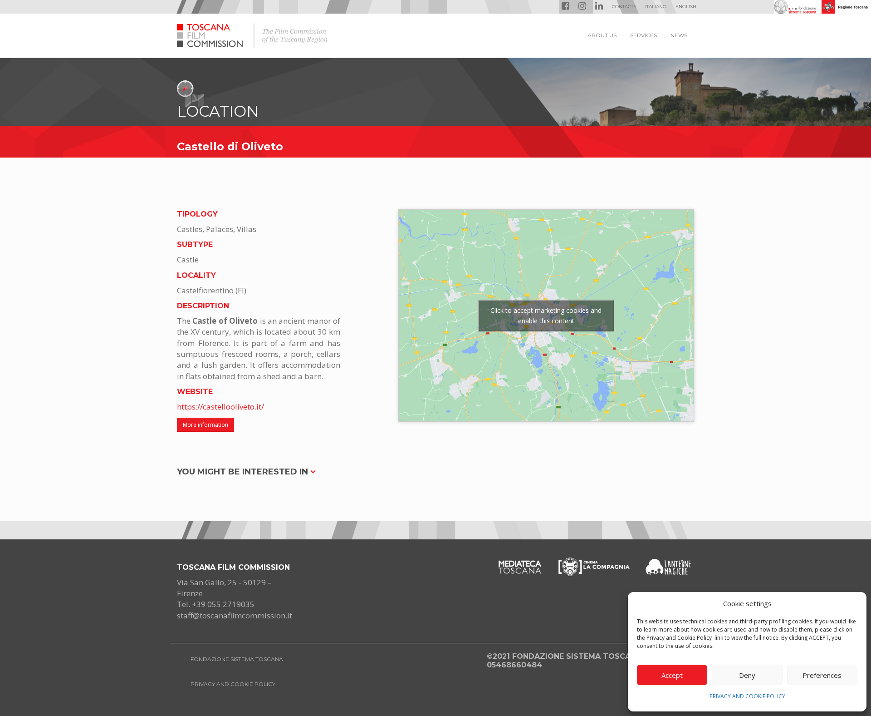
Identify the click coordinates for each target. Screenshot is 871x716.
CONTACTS (624, 7)
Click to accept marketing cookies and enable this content (546, 315)
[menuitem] (656, 7)
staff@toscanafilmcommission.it (234, 615)
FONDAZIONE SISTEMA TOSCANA (237, 659)
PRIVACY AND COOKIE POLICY (747, 696)
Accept (672, 675)
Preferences (822, 675)
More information (205, 425)
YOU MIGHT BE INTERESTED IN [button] (243, 472)
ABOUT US (602, 35)
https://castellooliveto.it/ (220, 406)
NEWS (678, 35)
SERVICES (643, 35)
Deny (747, 675)
